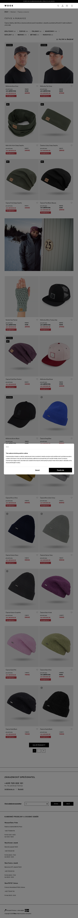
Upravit (37, 470)
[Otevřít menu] (71, 5)
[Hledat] (58, 6)
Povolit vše (60, 470)
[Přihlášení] (62, 6)
